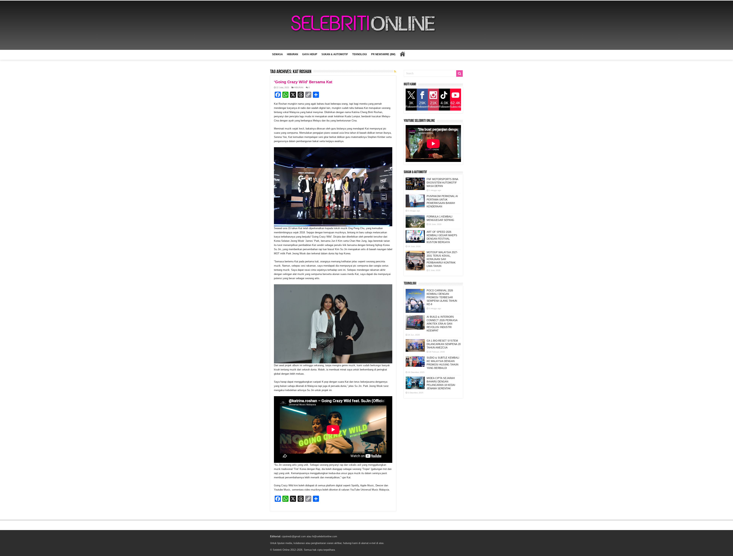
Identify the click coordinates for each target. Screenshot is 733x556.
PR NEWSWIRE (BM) (383, 54)
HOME (402, 54)
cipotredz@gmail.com (294, 536)
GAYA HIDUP (309, 54)
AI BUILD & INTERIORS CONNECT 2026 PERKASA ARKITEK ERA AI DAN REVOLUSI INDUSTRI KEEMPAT (442, 323)
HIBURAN (292, 54)
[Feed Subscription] (395, 71)
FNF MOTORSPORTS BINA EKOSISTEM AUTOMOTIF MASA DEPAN (442, 182)
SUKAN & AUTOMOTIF (334, 54)
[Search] (459, 73)
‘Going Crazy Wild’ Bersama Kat (303, 82)
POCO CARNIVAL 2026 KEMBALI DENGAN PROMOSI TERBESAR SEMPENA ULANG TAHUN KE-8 (442, 297)
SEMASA (277, 54)
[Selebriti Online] (366, 25)
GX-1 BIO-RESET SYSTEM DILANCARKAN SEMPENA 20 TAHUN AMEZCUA (444, 344)
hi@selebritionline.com (324, 536)
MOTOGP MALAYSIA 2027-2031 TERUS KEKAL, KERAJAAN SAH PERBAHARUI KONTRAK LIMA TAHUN (442, 259)
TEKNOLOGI (359, 54)
